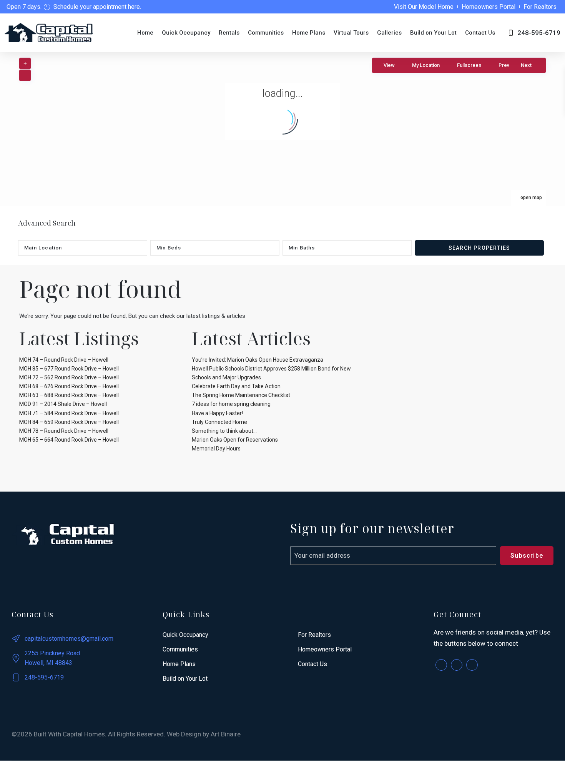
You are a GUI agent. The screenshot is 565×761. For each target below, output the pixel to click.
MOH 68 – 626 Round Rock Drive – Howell (69, 386)
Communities (266, 32)
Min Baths (302, 248)
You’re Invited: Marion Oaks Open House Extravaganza (257, 360)
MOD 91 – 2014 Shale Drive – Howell (63, 404)
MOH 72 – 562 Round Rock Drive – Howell (69, 377)
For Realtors (540, 6)
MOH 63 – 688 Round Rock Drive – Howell (69, 395)
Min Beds (168, 248)
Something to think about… (224, 431)
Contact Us (480, 32)
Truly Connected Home (219, 422)
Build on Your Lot (433, 32)
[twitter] (456, 665)
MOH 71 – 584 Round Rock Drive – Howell (69, 413)
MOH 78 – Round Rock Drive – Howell (63, 431)
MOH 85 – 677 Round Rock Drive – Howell (69, 369)
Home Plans (308, 32)
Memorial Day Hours (216, 448)
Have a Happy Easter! (217, 413)
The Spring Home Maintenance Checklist (241, 395)
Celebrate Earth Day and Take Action (236, 386)
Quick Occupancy (186, 32)
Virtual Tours (351, 32)
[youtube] (472, 665)
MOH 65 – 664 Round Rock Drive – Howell (69, 440)
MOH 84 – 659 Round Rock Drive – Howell (69, 422)
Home (145, 32)
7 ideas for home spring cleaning (231, 404)
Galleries (389, 32)
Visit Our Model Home (424, 6)
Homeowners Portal (488, 6)
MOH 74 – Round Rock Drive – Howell (63, 360)
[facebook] (441, 665)
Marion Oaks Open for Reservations (235, 440)
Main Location (43, 248)
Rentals (229, 32)
